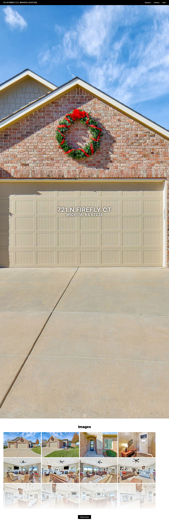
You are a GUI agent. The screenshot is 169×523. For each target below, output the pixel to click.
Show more (84, 517)
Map (164, 2)
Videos (156, 2)
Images (148, 2)
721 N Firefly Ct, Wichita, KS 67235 (20, 2)
